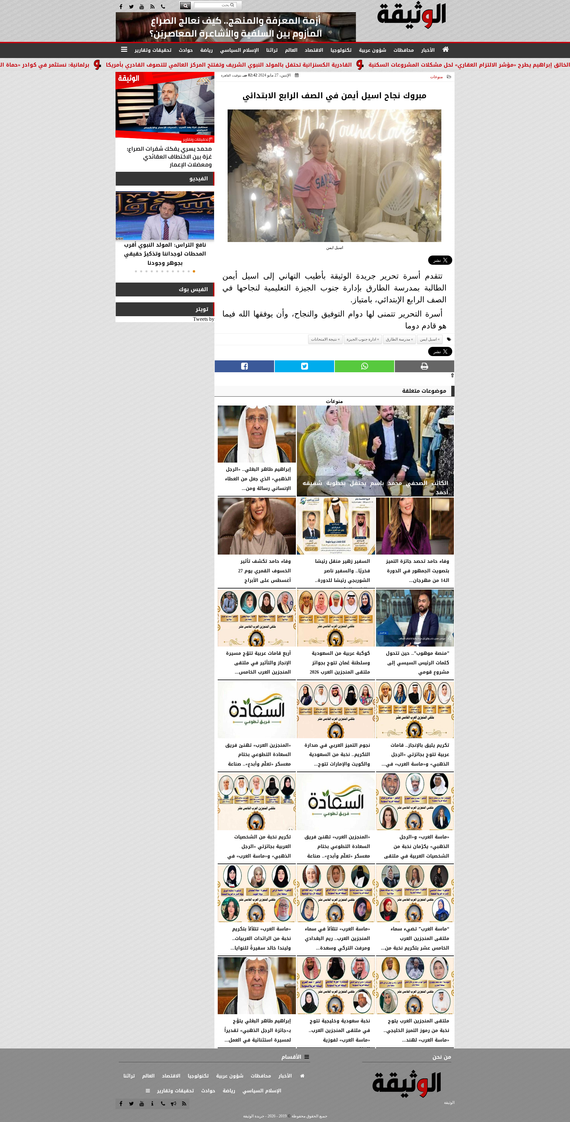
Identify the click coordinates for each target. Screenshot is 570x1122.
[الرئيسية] (446, 49)
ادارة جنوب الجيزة (361, 339)
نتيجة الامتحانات (324, 339)
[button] (194, 271)
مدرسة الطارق (398, 339)
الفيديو (198, 178)
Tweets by (203, 319)
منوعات (436, 77)
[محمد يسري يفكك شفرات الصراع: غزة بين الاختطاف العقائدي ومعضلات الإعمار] (164, 121)
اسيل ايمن (428, 339)
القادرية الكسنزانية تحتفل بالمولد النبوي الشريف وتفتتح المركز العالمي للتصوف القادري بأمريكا (287, 65)
